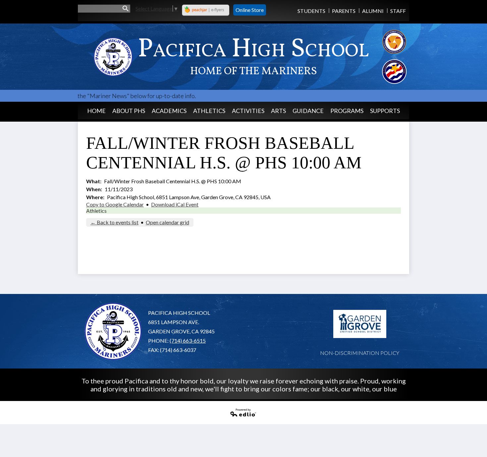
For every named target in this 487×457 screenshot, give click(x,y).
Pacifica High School (253, 55)
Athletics (96, 210)
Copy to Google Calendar (115, 204)
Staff (398, 11)
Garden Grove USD (359, 324)
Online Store (250, 10)
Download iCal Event (174, 204)
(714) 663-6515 (188, 340)
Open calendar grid (167, 222)
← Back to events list (114, 222)
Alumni (373, 11)
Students (311, 11)
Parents (343, 11)
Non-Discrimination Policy (359, 353)
